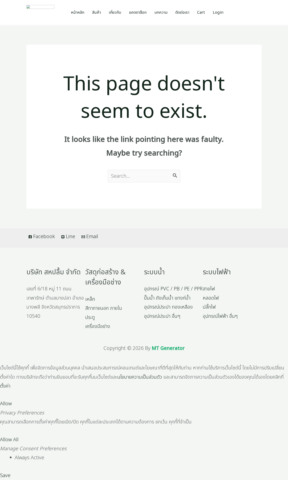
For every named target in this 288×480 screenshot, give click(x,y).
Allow (6, 403)
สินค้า (96, 12)
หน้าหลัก (77, 12)
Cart (201, 12)
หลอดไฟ (211, 298)
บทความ (161, 12)
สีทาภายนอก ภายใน (103, 308)
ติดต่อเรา (182, 12)
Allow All (9, 439)
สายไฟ (209, 289)
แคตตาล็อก (138, 12)
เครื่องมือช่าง (97, 326)
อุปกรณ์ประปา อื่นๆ (162, 316)
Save (5, 475)
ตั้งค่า (5, 386)
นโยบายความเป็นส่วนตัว (139, 377)
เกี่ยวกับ (115, 12)
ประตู (90, 317)
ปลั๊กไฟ (209, 307)
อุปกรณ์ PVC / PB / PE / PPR (173, 289)
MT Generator (168, 348)
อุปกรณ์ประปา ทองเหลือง (168, 307)
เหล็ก (90, 299)
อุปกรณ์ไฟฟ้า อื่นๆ (220, 316)
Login (218, 12)
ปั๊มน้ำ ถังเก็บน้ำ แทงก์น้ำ (167, 298)
